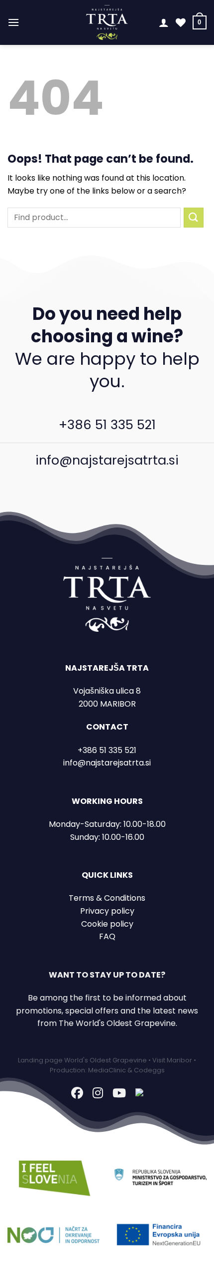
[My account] (164, 22)
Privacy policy (107, 911)
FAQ (107, 936)
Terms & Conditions (107, 898)
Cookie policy (107, 924)
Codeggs (149, 1070)
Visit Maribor (172, 1060)
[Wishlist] (181, 22)
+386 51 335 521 (107, 425)
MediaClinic (107, 1070)
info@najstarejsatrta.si (107, 460)
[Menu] (13, 22)
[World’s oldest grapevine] (107, 22)
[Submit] (194, 217)
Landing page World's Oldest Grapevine (82, 1060)
